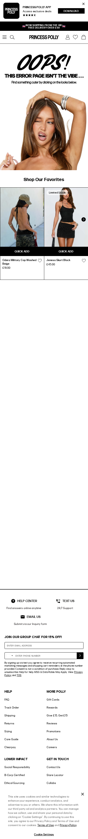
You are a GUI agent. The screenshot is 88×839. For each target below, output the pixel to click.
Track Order (12, 707)
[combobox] (9, 656)
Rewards (52, 707)
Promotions (54, 731)
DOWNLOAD (74, 11)
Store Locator (55, 775)
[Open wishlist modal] (39, 260)
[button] (83, 37)
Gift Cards (53, 699)
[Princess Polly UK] (44, 37)
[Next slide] (83, 219)
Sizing (8, 731)
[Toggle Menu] (4, 37)
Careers (52, 747)
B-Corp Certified (15, 775)
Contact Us (53, 767)
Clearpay (10, 747)
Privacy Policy (68, 825)
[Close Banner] (83, 4)
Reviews (52, 723)
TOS (19, 675)
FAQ (7, 699)
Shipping (10, 715)
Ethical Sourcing (15, 783)
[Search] (12, 37)
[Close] (83, 794)
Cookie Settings (44, 834)
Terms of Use (45, 825)
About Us (52, 739)
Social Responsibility (17, 767)
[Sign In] (67, 37)
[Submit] (80, 655)
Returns (9, 723)
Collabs (51, 783)
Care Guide (12, 739)
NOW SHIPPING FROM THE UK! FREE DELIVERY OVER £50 (44, 26)
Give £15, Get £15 (57, 715)
